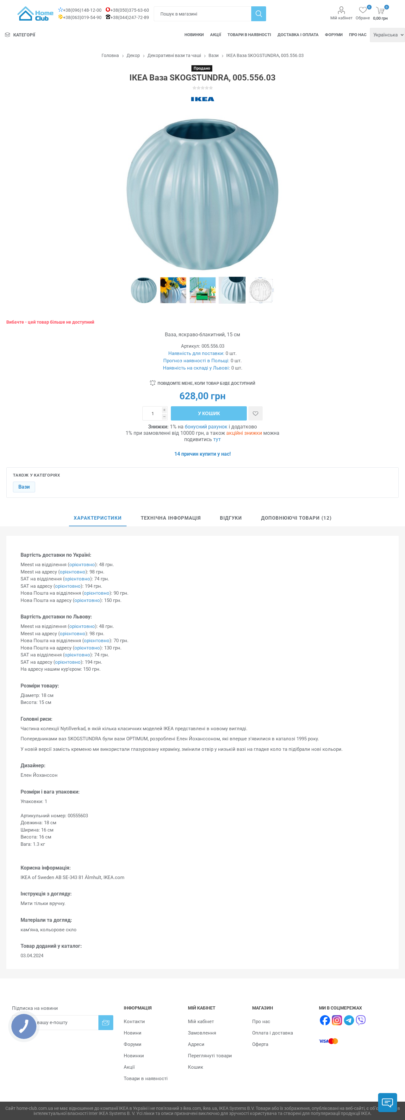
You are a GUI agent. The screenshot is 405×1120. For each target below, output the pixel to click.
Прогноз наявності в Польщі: (196, 361)
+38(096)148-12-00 (82, 10)
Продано (202, 68)
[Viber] (361, 1020)
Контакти (134, 1021)
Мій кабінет (341, 18)
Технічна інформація (171, 518)
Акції (215, 34)
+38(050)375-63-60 (129, 10)
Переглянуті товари (210, 1056)
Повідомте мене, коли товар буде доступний (206, 383)
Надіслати (105, 1022)
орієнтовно (82, 564)
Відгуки (231, 518)
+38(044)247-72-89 (129, 17)
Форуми (334, 34)
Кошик (195, 1067)
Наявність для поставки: (196, 353)
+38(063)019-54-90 (82, 17)
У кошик (209, 413)
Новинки (194, 34)
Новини (132, 1033)
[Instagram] (337, 1020)
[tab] (98, 518)
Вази (24, 487)
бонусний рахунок (206, 427)
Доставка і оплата (298, 34)
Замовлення (202, 1033)
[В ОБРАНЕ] (255, 413)
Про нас (358, 34)
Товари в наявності (249, 34)
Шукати (258, 13)
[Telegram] (349, 1020)
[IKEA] (202, 99)
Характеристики (98, 518)
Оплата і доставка (272, 1033)
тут (217, 439)
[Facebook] (325, 1020)
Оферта (260, 1044)
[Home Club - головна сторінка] (35, 13)
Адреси (196, 1044)
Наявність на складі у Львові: (196, 368)
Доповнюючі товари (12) (296, 518)
